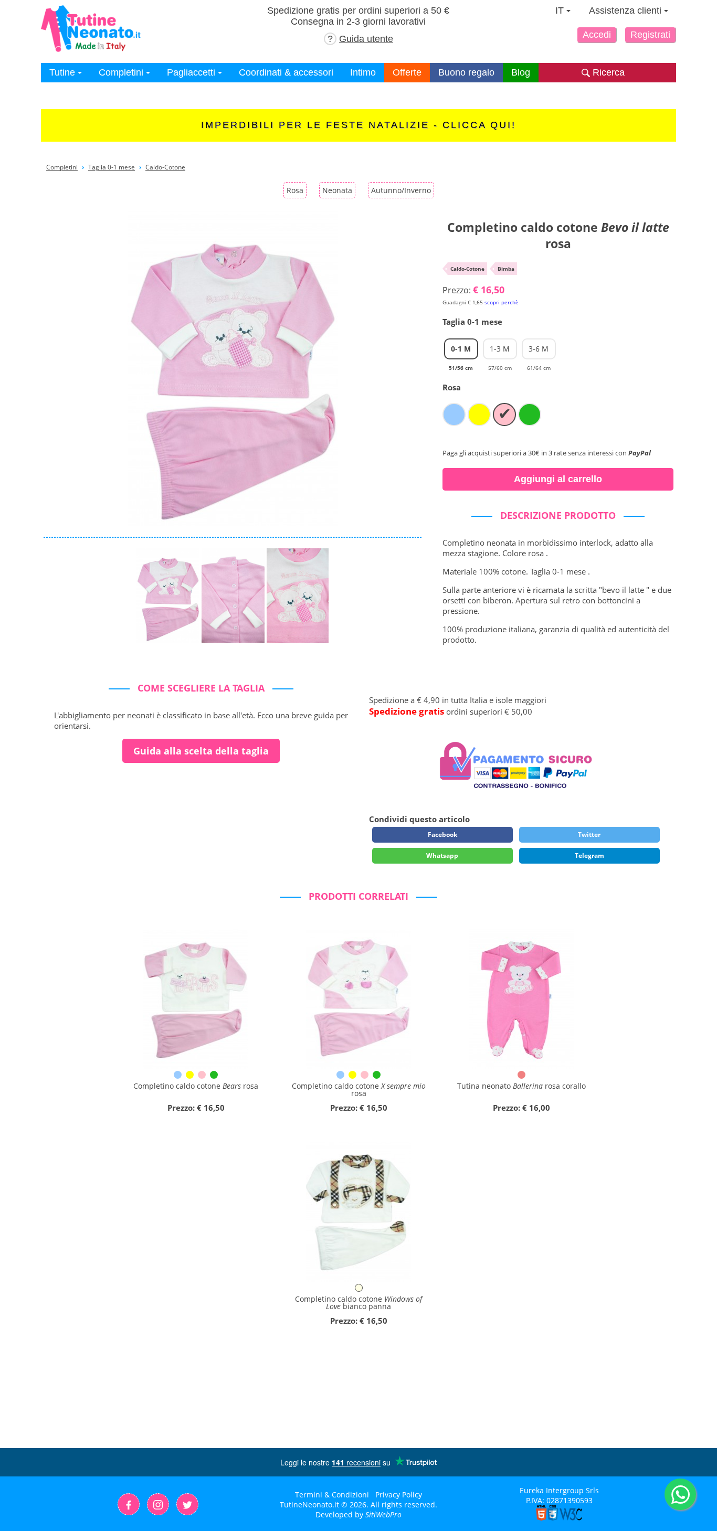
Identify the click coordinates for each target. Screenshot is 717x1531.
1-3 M (500, 351)
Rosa (295, 190)
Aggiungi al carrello (558, 479)
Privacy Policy (398, 1495)
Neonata (337, 190)
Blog (520, 72)
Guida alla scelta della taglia (201, 751)
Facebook (442, 834)
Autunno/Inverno (401, 190)
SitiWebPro (383, 1514)
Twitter (589, 834)
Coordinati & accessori (286, 72)
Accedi (597, 34)
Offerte (407, 72)
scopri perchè (501, 302)
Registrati (650, 34)
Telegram (589, 855)
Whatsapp (442, 855)
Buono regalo (466, 72)
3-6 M (539, 351)
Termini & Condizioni (332, 1495)
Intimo (363, 72)
